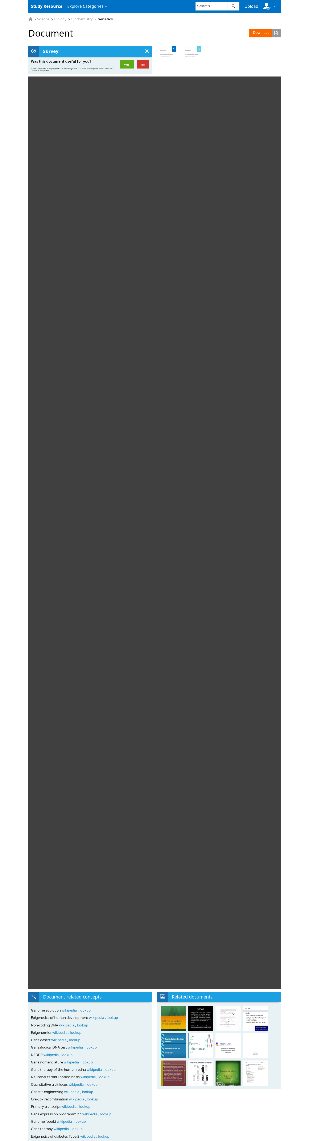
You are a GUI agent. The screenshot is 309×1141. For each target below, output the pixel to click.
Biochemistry (82, 19)
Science (43, 19)
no (143, 64)
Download (261, 32)
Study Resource (46, 6)
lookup (85, 1010)
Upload (251, 6)
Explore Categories (85, 6)
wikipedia (70, 1010)
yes (126, 64)
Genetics (105, 19)
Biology (60, 19)
